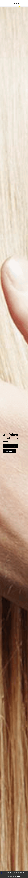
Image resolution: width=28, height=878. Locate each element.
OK (18, 876)
